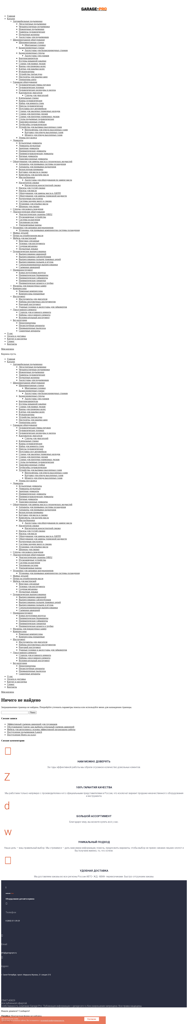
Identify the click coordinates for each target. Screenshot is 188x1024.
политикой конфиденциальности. (52, 1020)
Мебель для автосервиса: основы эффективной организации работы (41, 729)
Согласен (91, 1019)
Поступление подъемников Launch (24, 732)
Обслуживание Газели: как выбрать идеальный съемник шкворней (40, 727)
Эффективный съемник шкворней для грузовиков (32, 724)
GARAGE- (94, 9)
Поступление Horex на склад (21, 734)
